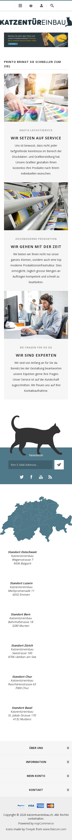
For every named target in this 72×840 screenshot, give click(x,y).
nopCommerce (44, 823)
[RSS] (50, 477)
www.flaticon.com (54, 829)
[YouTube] (41, 477)
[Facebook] (31, 477)
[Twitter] (21, 477)
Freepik (30, 829)
